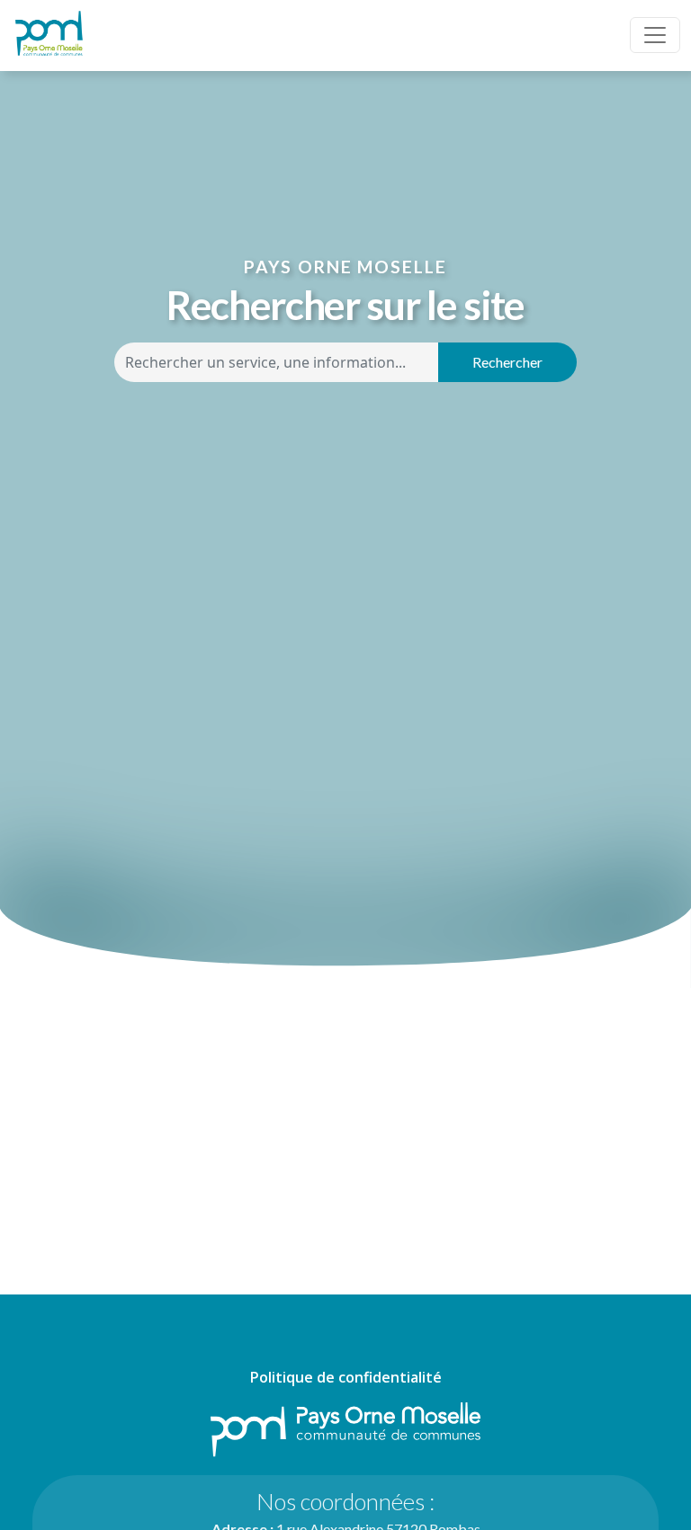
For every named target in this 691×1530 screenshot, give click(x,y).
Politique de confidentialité (346, 1377)
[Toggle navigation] (655, 35)
